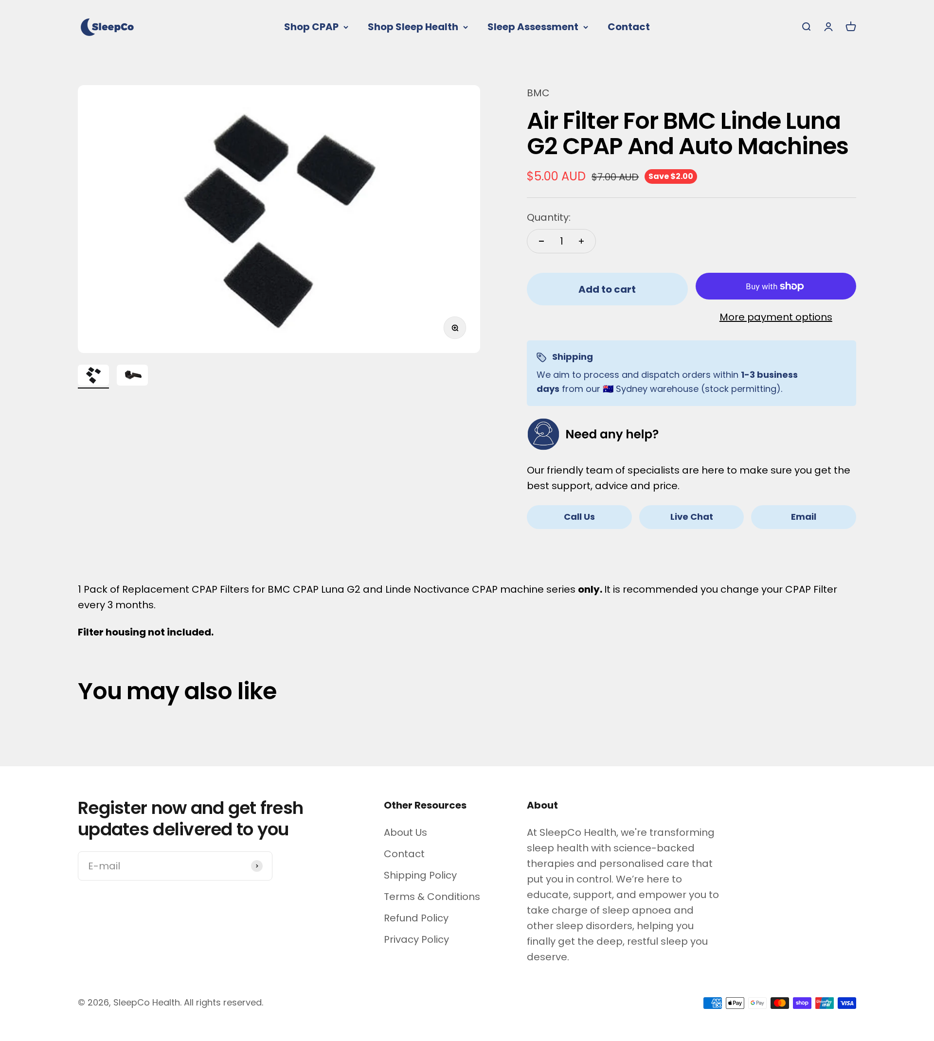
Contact (629, 27)
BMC (538, 93)
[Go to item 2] (132, 376)
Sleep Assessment (532, 27)
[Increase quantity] (581, 241)
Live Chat (691, 517)
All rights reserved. (223, 1002)
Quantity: (549, 217)
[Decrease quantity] (541, 241)
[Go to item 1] (93, 376)
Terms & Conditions (432, 896)
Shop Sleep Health (413, 27)
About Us (405, 832)
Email (803, 517)
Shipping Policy (420, 875)
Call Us (579, 517)
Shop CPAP (311, 27)
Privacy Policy (416, 939)
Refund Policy (416, 918)
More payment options (775, 317)
